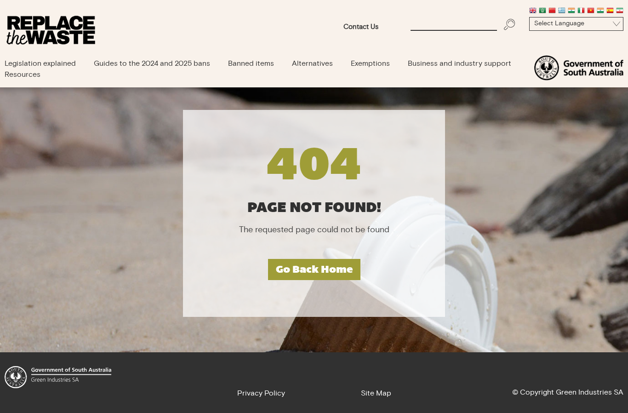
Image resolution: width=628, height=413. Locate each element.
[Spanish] (610, 11)
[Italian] (581, 11)
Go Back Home (314, 269)
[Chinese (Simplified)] (552, 11)
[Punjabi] (600, 11)
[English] (533, 11)
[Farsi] (619, 11)
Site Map (376, 394)
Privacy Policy (261, 394)
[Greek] (561, 11)
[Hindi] (571, 11)
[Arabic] (542, 11)
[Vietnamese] (590, 11)
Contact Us (360, 27)
